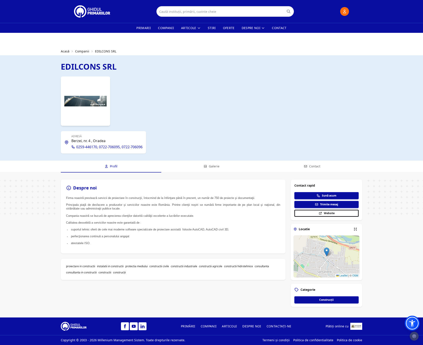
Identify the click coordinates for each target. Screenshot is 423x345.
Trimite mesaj (329, 204)
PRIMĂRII (188, 326)
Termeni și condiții (276, 340)
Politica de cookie (349, 340)
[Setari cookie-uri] (414, 336)
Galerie (214, 166)
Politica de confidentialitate (313, 340)
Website (329, 213)
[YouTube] (134, 326)
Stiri (212, 28)
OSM (355, 275)
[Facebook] (125, 326)
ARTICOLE (229, 326)
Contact (279, 28)
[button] (326, 251)
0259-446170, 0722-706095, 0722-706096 (109, 147)
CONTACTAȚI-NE (279, 326)
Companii (166, 28)
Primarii (143, 28)
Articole (188, 28)
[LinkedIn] (143, 326)
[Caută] (288, 11)
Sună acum (329, 195)
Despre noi (251, 28)
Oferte (229, 28)
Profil (113, 166)
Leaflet (343, 275)
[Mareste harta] (355, 229)
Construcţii (326, 300)
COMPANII (209, 326)
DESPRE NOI (251, 326)
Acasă (65, 51)
